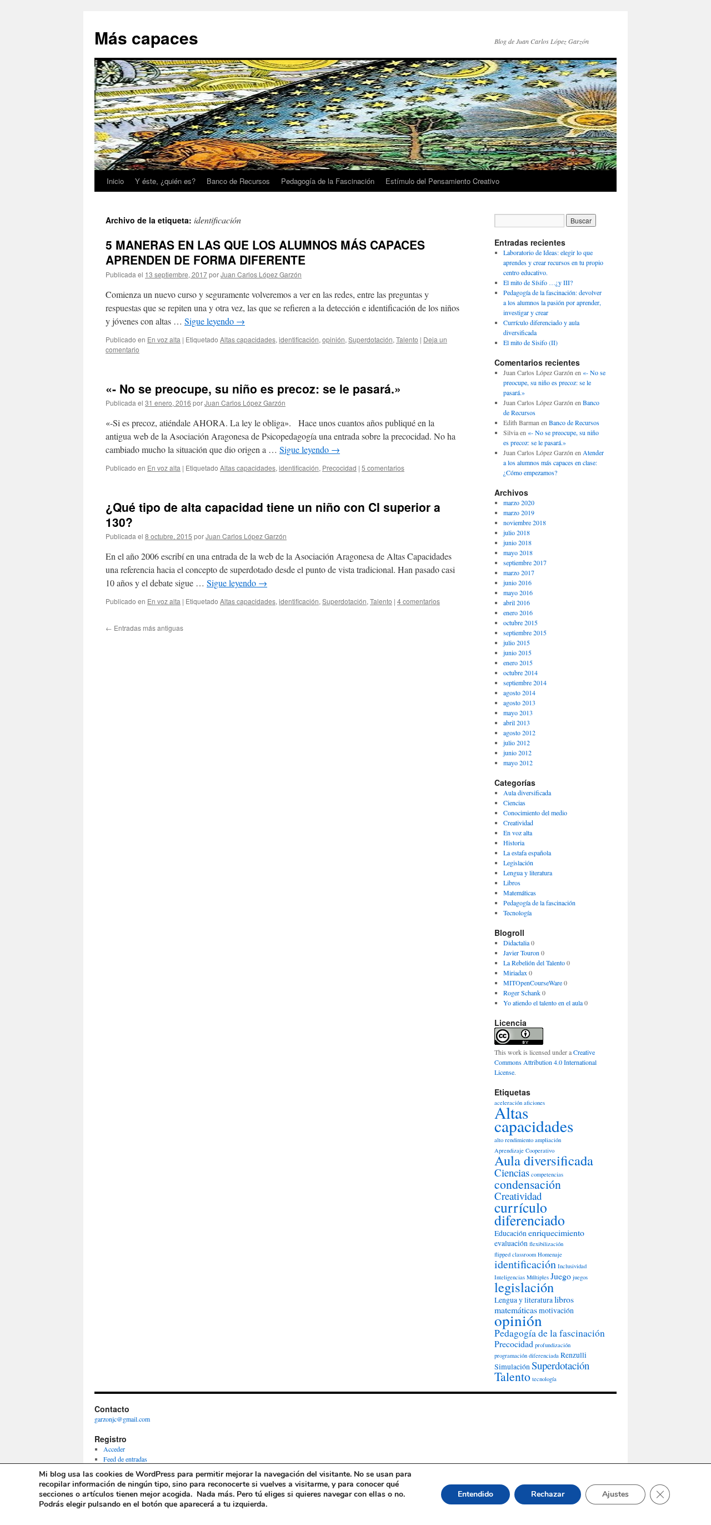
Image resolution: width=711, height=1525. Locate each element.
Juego (560, 1276)
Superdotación (370, 339)
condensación (527, 1184)
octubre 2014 (520, 672)
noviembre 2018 (524, 522)
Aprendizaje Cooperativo (524, 1150)
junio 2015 (517, 652)
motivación (556, 1310)
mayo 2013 (518, 712)
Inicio (115, 181)
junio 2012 (517, 752)
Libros (511, 882)
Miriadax (515, 972)
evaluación (511, 1243)
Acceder (114, 1448)
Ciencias (514, 802)
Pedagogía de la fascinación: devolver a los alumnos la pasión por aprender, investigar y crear (552, 302)
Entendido (475, 1494)
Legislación (518, 862)
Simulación (512, 1367)
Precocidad (339, 467)
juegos (580, 1277)
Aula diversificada (527, 792)
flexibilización (546, 1244)
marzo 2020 (518, 502)
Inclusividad (572, 1266)
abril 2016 (516, 602)
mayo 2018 (518, 552)
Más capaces (146, 37)
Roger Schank (521, 992)
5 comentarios (383, 467)
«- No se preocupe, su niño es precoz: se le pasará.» (253, 388)
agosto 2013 (519, 702)
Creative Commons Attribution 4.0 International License (545, 1062)
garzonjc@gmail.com (122, 1418)
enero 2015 (518, 662)
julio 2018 (516, 532)
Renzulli (573, 1355)
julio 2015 (516, 642)
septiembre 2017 (525, 562)
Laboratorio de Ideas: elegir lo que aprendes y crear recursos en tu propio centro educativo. (553, 262)
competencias (547, 1174)
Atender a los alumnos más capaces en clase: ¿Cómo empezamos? (553, 462)
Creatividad (518, 822)
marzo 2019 (518, 512)
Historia (513, 842)
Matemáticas (519, 892)
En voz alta (164, 339)
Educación (510, 1233)
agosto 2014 (519, 692)
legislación (524, 1287)
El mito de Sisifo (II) (530, 342)
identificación (299, 339)
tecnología (544, 1379)
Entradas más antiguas (144, 627)
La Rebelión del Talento (534, 962)
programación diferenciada (526, 1355)
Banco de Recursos (238, 181)
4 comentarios (418, 601)
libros (564, 1299)
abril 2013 (516, 722)
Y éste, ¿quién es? (165, 181)
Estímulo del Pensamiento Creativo (442, 181)
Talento (407, 339)
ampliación (548, 1140)
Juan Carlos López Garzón (261, 274)
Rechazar (547, 1494)
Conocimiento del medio (535, 812)
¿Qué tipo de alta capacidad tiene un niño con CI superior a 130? (273, 514)
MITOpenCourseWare (532, 982)
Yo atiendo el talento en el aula (543, 1002)
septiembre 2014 (525, 682)
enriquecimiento (556, 1232)
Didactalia (516, 942)
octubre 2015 (520, 622)
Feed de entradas (125, 1458)
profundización (552, 1345)
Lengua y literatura (527, 872)
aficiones (534, 1103)
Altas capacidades (248, 339)
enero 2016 (518, 612)
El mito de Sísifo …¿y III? (538, 282)
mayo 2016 (518, 592)
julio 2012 (516, 742)
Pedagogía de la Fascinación (327, 181)
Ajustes (615, 1494)
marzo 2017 (518, 572)
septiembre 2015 (525, 632)
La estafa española (527, 852)
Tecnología (517, 912)
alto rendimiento (513, 1140)
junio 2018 (517, 542)
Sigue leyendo (214, 321)
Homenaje (550, 1254)
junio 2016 (517, 582)
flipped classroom (515, 1254)
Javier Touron (521, 952)
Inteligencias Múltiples (521, 1277)
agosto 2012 (519, 732)
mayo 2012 (518, 762)
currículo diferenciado (529, 1213)
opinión (333, 339)
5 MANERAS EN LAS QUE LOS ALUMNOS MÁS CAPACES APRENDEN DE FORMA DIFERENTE (265, 252)
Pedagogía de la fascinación (539, 902)
